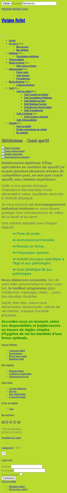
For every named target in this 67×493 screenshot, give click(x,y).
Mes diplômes (22, 49)
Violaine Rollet (13, 20)
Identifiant (5, 466)
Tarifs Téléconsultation (26, 119)
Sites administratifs (17, 394)
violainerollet (7, 447)
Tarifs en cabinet (23, 91)
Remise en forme (16, 62)
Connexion (8, 478)
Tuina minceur (22, 75)
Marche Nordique (16, 81)
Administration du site (18, 376)
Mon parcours (22, 46)
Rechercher (17, 3)
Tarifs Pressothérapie (33, 110)
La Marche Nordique (25, 84)
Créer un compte (8, 481)
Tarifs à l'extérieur (24, 113)
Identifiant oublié (16, 359)
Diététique (13, 53)
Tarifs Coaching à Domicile (36, 116)
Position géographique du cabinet (31, 129)
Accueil (12, 40)
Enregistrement (15, 353)
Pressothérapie (23, 78)
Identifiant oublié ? (17, 486)
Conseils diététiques (17, 388)
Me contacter (22, 132)
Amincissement (16, 68)
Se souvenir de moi (9, 474)
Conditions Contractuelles (20, 373)
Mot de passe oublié (18, 356)
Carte (11, 409)
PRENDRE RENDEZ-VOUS (14, 9)
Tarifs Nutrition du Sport (34, 100)
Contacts (13, 123)
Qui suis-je (13, 43)
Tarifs (11, 88)
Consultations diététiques (27, 56)
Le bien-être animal (17, 397)
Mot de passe (7, 470)
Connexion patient (17, 350)
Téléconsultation (16, 59)
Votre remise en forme (26, 65)
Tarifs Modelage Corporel (35, 103)
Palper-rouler (22, 72)
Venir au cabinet (23, 126)
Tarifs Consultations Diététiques (38, 97)
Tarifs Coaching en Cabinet (36, 94)
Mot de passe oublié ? (18, 489)
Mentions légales (16, 371)
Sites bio (13, 391)
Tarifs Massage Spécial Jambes (38, 107)
